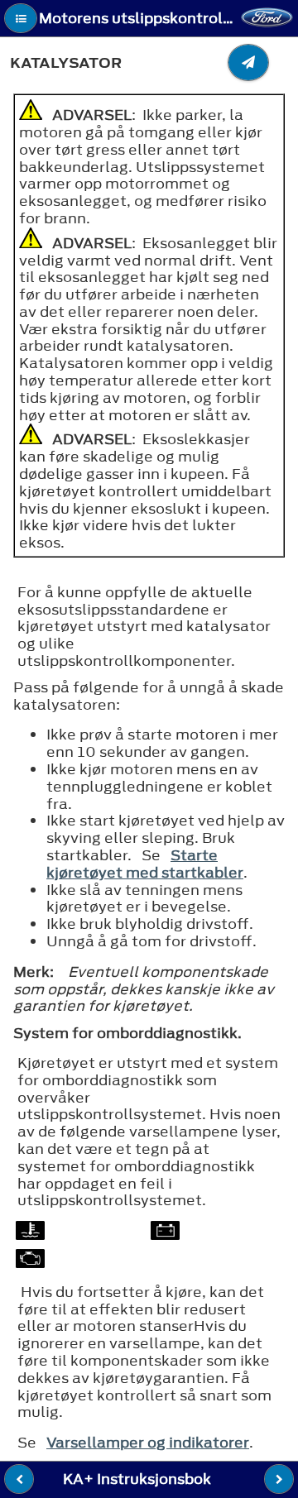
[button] (20, 18)
